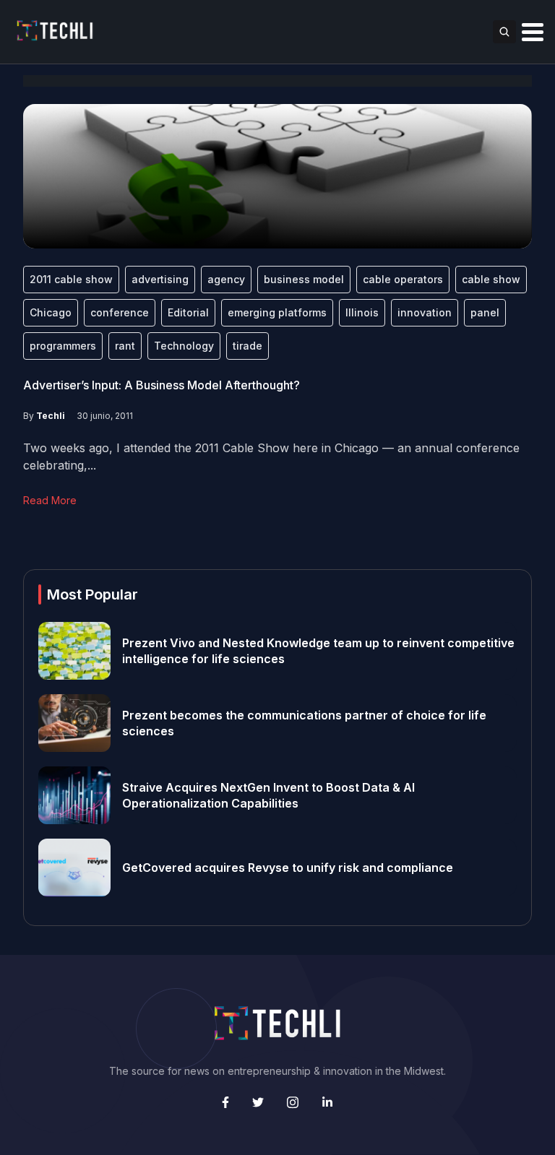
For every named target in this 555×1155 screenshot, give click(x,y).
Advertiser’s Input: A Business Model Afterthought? (161, 385)
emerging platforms (277, 312)
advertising (160, 279)
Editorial (188, 312)
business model (304, 279)
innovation (424, 312)
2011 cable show (71, 279)
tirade (247, 345)
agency (226, 279)
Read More (50, 500)
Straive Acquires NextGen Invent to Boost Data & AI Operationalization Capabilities (268, 795)
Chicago (51, 312)
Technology (184, 345)
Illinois (362, 312)
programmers (63, 345)
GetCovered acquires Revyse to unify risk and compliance (287, 867)
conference (119, 312)
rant (125, 345)
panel (484, 312)
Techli (50, 415)
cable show (491, 279)
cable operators (403, 279)
